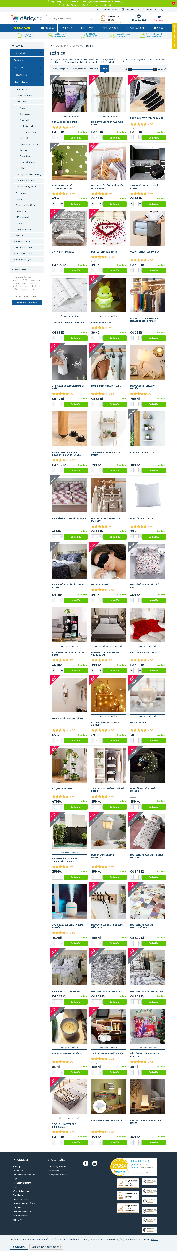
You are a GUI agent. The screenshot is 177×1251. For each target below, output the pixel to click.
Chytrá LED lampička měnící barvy (145, 1121)
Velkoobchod (53, 1170)
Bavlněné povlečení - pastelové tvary (142, 926)
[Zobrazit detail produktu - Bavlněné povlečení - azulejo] (108, 967)
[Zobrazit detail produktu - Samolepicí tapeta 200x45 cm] (69, 295)
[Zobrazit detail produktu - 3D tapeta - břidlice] (69, 228)
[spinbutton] (57, 137)
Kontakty (17, 1219)
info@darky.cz (132, 9)
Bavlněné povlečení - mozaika (69, 518)
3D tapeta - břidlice (63, 252)
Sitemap (16, 1166)
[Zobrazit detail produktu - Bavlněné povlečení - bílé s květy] (147, 561)
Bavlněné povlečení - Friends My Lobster (146, 856)
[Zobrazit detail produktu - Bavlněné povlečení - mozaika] (69, 495)
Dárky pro (67, 28)
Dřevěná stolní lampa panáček (142, 387)
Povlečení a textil (24, 253)
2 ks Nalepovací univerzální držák (68, 387)
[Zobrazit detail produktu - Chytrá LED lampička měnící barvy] (147, 1096)
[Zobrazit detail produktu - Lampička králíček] (108, 295)
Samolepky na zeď (28, 186)
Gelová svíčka (138, 722)
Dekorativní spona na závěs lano (107, 123)
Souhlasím (19, 1247)
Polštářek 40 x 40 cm (141, 518)
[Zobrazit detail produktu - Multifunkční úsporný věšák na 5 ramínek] (108, 162)
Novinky (158, 28)
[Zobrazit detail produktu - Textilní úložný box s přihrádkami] (69, 1096)
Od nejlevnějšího (60, 68)
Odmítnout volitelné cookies (46, 1247)
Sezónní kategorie (24, 259)
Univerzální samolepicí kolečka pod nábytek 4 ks (66, 453)
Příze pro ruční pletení (143, 652)
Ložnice (24, 150)
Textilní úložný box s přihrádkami (64, 1125)
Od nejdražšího (79, 68)
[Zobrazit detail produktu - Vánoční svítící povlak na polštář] (147, 1026)
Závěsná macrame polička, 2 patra (107, 453)
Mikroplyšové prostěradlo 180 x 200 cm (106, 653)
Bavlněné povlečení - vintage (147, 991)
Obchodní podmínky (22, 1211)
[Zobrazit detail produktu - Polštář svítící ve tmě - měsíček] (147, 765)
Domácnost (21, 101)
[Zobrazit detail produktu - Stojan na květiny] (69, 765)
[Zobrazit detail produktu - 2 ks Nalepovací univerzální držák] (69, 362)
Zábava (19, 235)
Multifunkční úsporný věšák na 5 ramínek (107, 186)
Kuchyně (24, 138)
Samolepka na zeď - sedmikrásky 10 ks (63, 186)
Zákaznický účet (139, 19)
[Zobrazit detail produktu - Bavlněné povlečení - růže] (69, 967)
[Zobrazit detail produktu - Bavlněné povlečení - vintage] (147, 967)
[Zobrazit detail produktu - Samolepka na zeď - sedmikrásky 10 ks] (69, 162)
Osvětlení (24, 120)
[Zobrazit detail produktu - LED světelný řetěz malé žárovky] (108, 695)
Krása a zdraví (22, 211)
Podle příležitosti (24, 247)
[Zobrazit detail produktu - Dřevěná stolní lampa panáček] (147, 362)
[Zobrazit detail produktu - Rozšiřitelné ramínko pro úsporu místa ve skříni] (147, 295)
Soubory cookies (20, 1215)
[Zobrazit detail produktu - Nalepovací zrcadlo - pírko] (69, 695)
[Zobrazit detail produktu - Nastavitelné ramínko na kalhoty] (108, 495)
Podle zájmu (88, 28)
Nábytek (24, 108)
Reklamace (18, 1170)
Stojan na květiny (62, 788)
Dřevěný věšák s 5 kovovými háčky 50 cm (107, 926)
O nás (15, 1187)
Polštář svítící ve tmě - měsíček (143, 790)
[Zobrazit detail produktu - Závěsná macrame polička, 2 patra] (108, 428)
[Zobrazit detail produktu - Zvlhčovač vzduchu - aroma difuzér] (69, 901)
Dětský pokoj (26, 156)
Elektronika (21, 193)
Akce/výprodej (111, 28)
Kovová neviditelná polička (107, 1120)
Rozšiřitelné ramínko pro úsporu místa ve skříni (144, 319)
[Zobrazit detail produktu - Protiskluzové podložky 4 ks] (147, 94)
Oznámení (17, 1207)
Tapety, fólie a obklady (30, 174)
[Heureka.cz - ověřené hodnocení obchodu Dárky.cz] (133, 1175)
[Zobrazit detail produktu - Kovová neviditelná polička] (108, 1096)
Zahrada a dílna (23, 241)
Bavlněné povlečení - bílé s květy (145, 586)
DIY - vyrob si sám (24, 95)
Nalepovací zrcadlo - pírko (67, 718)
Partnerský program (57, 1166)
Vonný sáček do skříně (64, 122)
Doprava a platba (21, 1199)
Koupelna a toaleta (29, 144)
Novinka (94, 68)
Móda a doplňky (23, 217)
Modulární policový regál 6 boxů (68, 653)
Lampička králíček (101, 322)
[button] (61, 137)
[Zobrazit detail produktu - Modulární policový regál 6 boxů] (69, 624)
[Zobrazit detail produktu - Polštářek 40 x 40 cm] (147, 495)
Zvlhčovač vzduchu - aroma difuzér (68, 926)
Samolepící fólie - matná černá (144, 186)
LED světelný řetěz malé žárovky (105, 723)
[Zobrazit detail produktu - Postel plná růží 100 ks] (108, 228)
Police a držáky (27, 180)
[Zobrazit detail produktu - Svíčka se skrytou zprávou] (69, 1026)
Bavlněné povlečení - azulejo (107, 991)
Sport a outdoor (23, 229)
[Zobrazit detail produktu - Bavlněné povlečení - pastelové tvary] (147, 901)
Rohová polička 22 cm (142, 452)
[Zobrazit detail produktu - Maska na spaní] (108, 561)
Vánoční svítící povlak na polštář (144, 1055)
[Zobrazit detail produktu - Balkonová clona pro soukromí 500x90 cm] (69, 831)
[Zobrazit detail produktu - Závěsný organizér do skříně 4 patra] (108, 765)
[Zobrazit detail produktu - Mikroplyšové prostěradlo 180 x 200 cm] (108, 624)
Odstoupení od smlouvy (24, 1174)
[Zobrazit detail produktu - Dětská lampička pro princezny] (108, 831)
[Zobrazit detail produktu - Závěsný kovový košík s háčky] (108, 1026)
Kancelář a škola (27, 162)
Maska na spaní (99, 584)
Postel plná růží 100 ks (104, 252)
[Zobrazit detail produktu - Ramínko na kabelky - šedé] (108, 362)
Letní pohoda (46, 28)
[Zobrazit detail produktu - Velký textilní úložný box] (147, 228)
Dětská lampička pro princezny (103, 856)
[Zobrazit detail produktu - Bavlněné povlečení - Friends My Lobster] (147, 831)
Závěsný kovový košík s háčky (108, 1053)
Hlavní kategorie (136, 28)
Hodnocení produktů (22, 1182)
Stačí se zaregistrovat (100, 5)
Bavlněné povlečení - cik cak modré (68, 586)
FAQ (15, 1178)
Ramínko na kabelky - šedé (106, 386)
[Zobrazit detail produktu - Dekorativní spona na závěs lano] (108, 94)
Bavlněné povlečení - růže (67, 991)
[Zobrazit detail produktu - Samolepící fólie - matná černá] (147, 162)
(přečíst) (154, 1239)
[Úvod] (52, 46)
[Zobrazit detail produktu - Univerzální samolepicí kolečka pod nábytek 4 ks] (69, 428)
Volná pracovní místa (57, 1174)
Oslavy (19, 223)
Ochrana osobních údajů (24, 1203)
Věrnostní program (21, 1191)
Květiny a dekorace (29, 132)
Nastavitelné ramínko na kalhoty (105, 519)
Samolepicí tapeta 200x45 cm (68, 322)
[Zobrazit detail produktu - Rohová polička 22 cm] (147, 428)
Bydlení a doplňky (28, 126)
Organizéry (25, 114)
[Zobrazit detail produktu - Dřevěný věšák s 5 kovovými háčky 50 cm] (108, 901)
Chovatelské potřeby (25, 205)
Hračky (19, 199)
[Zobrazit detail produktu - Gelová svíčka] (147, 695)
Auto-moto (21, 89)
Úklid (22, 168)
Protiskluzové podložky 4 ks (146, 118)
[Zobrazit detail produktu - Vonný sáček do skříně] (69, 94)
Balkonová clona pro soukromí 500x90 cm (64, 860)
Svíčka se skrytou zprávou (67, 1053)
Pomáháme (18, 1195)
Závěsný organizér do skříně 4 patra (108, 790)
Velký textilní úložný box (144, 252)
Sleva (104, 68)
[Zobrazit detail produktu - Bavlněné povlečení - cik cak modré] (69, 561)
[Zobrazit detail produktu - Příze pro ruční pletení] (147, 624)
